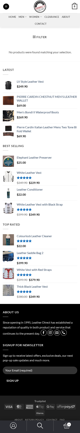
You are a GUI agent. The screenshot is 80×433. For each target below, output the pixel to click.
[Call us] (64, 333)
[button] (6, 7)
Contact (41, 23)
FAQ (62, 419)
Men (21, 16)
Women (34, 16)
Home (12, 16)
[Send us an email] (57, 333)
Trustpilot (40, 401)
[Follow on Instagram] (50, 333)
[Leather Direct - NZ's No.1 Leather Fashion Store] (40, 6)
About (66, 16)
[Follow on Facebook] (44, 333)
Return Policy (34, 419)
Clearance (51, 16)
